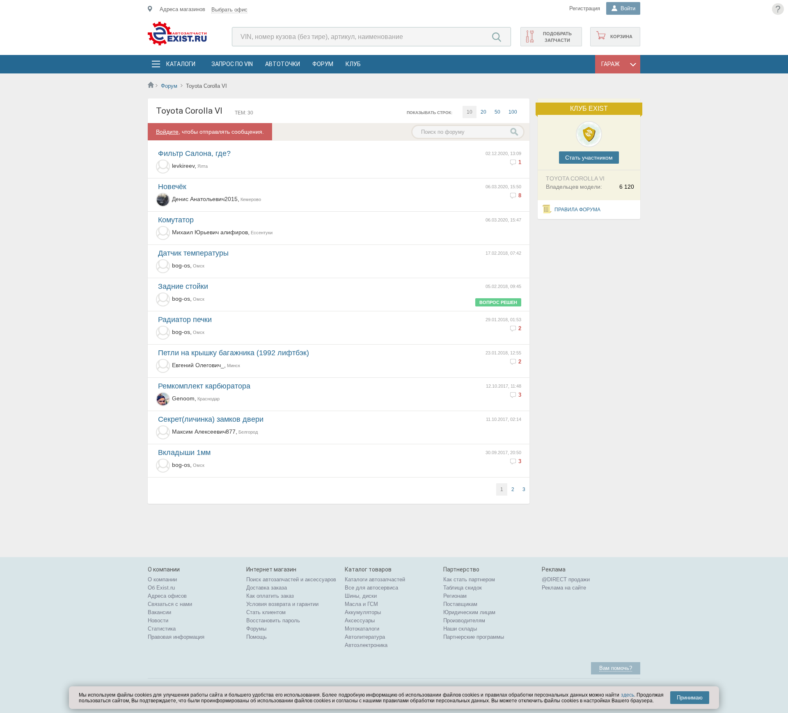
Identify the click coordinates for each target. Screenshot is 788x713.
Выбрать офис (229, 10)
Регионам (455, 596)
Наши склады (460, 629)
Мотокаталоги (362, 629)
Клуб (353, 64)
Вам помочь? (615, 668)
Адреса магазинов (182, 9)
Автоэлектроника (366, 645)
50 (497, 112)
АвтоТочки (282, 64)
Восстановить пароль (273, 620)
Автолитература (365, 637)
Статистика (162, 629)
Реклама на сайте (564, 588)
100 (513, 112)
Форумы (256, 629)
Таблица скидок (462, 588)
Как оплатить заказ (270, 596)
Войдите (167, 131)
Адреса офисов (167, 596)
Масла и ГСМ (361, 604)
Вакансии (159, 612)
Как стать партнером (469, 579)
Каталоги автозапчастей (375, 579)
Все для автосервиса (371, 588)
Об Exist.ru (161, 588)
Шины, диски (361, 596)
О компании (162, 579)
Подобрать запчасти (557, 37)
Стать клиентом (266, 612)
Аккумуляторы (363, 612)
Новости (158, 620)
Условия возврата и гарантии (282, 604)
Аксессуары (360, 620)
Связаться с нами (170, 604)
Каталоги (180, 64)
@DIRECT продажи (566, 579)
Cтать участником (589, 157)
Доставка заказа (266, 588)
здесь (627, 695)
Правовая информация (176, 637)
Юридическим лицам (469, 612)
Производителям (464, 620)
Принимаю (690, 698)
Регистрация (584, 8)
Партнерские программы (473, 637)
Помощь (256, 637)
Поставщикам (460, 604)
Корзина (621, 36)
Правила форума (577, 210)
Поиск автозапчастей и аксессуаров (291, 579)
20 (483, 112)
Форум (322, 64)
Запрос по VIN (232, 64)
